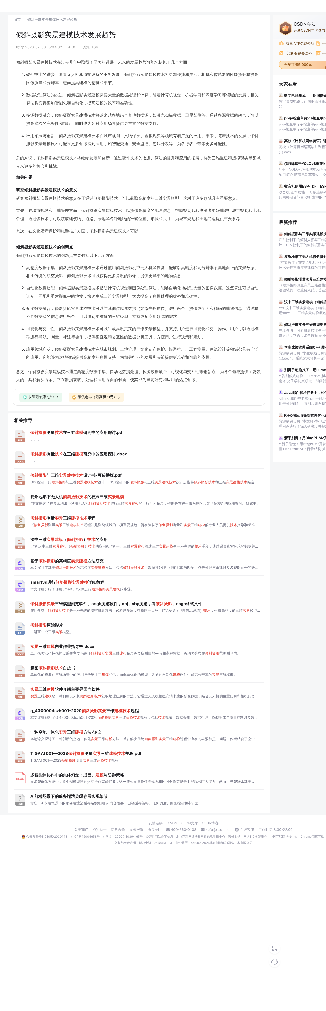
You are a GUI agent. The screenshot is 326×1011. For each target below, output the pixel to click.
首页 (17, 19)
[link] (17, 19)
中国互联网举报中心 (283, 837)
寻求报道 (136, 830)
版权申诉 (145, 843)
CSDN (172, 823)
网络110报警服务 (255, 837)
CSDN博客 (210, 823)
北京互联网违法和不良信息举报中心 (200, 837)
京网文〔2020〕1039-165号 (123, 837)
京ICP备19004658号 (85, 837)
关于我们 (81, 830)
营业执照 (182, 843)
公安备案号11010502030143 (46, 837)
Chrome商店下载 (312, 837)
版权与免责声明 (125, 843)
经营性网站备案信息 (159, 837)
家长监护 (234, 837)
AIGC (72, 47)
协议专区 (154, 830)
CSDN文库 (189, 823)
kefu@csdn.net (218, 830)
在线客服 (247, 830)
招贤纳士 (99, 830)
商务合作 (118, 830)
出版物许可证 (163, 843)
